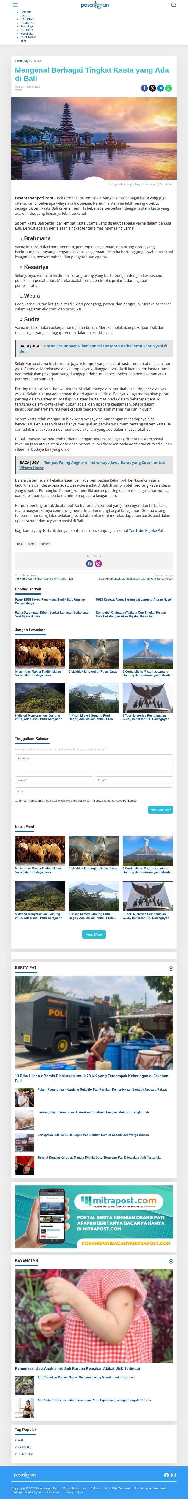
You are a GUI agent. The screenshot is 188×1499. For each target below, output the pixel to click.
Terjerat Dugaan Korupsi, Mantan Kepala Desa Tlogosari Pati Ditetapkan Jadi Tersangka (99, 1157)
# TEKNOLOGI (24, 1454)
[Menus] (15, 5)
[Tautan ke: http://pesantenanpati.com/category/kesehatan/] (171, 1261)
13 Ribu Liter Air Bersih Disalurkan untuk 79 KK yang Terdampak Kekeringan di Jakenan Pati (91, 1078)
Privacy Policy (73, 1492)
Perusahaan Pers (74, 1488)
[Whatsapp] (168, 88)
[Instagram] (98, 563)
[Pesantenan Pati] (95, 5)
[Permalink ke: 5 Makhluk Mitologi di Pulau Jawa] (94, 653)
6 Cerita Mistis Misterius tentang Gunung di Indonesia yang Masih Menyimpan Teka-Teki (146, 673)
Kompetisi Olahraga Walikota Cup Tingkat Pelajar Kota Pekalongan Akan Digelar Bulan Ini (131, 614)
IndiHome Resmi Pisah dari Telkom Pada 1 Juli (44, 577)
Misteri (18, 89)
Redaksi (95, 1488)
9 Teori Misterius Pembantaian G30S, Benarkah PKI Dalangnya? (146, 717)
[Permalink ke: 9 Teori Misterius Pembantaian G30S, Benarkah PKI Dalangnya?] (148, 697)
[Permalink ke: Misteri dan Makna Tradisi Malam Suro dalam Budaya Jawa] (40, 653)
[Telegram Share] (160, 88)
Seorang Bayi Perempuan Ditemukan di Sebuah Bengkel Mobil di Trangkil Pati (93, 1112)
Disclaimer (53, 1492)
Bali (60, 197)
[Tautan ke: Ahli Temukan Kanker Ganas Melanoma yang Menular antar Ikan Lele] (24, 1385)
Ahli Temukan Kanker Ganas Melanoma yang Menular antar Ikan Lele (86, 1377)
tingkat (45, 544)
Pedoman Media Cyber (26, 1492)
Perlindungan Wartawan (150, 1488)
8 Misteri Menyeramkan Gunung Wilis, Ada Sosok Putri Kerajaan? (38, 717)
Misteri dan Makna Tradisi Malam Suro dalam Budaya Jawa (38, 673)
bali (19, 544)
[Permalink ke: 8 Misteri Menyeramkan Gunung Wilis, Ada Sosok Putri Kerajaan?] (40, 697)
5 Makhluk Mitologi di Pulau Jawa (93, 671)
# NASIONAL (23, 1447)
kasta (144, 197)
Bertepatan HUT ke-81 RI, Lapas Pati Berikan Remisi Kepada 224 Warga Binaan (93, 1135)
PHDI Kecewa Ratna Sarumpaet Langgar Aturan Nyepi (134, 599)
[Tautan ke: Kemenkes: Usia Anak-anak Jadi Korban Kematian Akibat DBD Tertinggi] (94, 1316)
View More (94, 934)
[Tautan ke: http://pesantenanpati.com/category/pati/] (171, 968)
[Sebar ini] (144, 88)
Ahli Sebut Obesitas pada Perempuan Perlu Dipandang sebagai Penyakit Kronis (94, 1400)
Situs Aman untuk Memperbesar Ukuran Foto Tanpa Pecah (135, 577)
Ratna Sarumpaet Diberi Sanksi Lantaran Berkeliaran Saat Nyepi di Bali (52, 614)
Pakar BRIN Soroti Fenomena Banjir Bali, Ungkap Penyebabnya (50, 601)
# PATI (19, 1440)
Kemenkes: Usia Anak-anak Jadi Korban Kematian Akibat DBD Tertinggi (77, 1368)
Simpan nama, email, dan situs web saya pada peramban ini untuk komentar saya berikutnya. (78, 801)
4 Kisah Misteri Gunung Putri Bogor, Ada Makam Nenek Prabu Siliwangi (92, 717)
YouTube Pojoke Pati (146, 530)
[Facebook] (89, 563)
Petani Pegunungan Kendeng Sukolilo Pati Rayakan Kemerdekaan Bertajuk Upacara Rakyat (102, 1089)
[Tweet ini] (152, 88)
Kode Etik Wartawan (117, 1488)
